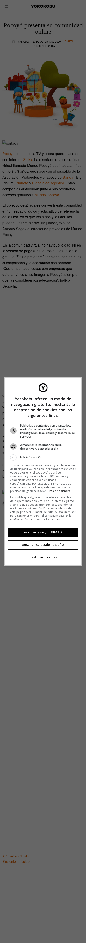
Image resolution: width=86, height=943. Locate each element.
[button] (43, 457)
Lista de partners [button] (59, 491)
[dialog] (43, 471)
